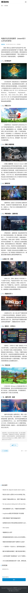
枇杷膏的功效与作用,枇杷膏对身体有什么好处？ (14, 523)
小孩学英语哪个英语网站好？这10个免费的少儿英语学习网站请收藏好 (14, 556)
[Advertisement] (14, 22)
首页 (2, 5)
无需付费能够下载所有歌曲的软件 (11, 518)
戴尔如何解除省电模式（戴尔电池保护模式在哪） (14, 551)
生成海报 (5, 450)
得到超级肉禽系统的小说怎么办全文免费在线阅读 (14, 537)
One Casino (5, 527)
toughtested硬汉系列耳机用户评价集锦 (13, 513)
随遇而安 (3, 44)
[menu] (25, 2)
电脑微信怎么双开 (7, 532)
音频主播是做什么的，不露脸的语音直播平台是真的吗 (14, 508)
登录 (3, 577)
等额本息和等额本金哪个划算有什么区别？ (13, 542)
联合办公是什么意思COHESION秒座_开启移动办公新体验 (14, 494)
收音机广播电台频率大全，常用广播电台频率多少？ (14, 499)
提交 (14, 579)
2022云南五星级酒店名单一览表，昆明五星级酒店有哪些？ (14, 561)
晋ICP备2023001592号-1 (14, 590)
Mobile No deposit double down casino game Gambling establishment (14, 490)
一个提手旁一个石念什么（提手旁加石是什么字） (14, 546)
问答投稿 (18, 44)
